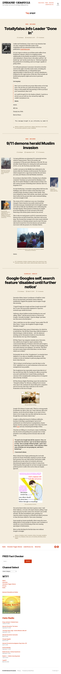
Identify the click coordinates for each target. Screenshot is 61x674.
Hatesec (22, 37)
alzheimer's (21, 126)
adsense (17, 535)
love (20, 536)
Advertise (51, 2)
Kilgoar (21, 152)
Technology (27, 273)
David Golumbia (6, 647)
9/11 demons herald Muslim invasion (30, 145)
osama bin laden (34, 263)
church (25, 535)
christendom (20, 261)
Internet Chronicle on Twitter (10, 592)
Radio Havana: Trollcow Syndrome (11, 651)
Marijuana (23, 536)
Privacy (4, 585)
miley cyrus (28, 536)
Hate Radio (8, 618)
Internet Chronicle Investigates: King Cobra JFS (14, 643)
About (3, 580)
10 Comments (41, 152)
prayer (29, 128)
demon (34, 261)
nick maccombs (18, 128)
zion (46, 263)
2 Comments (40, 291)
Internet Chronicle (11, 670)
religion (16, 538)
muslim (25, 263)
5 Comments (41, 37)
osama (28, 263)
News (27, 24)
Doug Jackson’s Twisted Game (10, 622)
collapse (33, 126)
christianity (21, 535)
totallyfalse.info (25, 49)
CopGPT (4, 660)
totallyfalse (33, 128)
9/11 (16, 261)
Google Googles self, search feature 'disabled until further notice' (30, 282)
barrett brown (28, 126)
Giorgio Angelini (6, 639)
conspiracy (29, 261)
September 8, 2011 (30, 152)
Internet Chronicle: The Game (10, 626)
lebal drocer (38, 126)
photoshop (40, 536)
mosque (21, 263)
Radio (46, 2)
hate (45, 261)
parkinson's (24, 128)
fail (37, 535)
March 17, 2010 (31, 291)
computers (30, 535)
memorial (17, 263)
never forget (44, 126)
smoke (42, 263)
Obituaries (33, 24)
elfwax (34, 535)
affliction (17, 126)
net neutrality (34, 536)
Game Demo (41, 2)
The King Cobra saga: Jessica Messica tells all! (14, 630)
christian (25, 261)
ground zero (41, 261)
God (18, 426)
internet (16, 536)
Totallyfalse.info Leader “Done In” (30, 30)
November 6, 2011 (31, 37)
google (39, 535)
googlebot (44, 535)
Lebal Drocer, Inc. (49, 4)
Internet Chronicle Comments (10, 634)
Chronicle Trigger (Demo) (14, 547)
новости (34, 273)
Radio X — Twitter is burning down (11, 656)
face (37, 261)
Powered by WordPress (28, 670)
